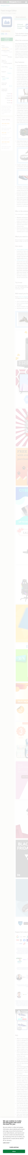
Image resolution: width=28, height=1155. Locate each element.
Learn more (6, 1142)
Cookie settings (14, 1147)
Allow (14, 1151)
